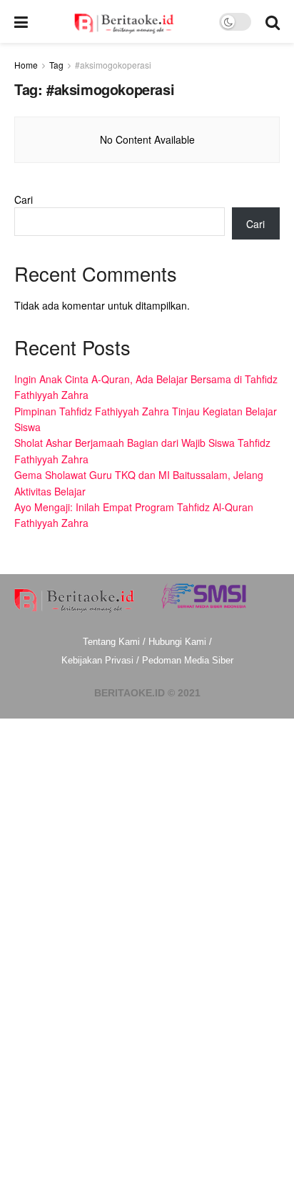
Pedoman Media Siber (187, 660)
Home (26, 65)
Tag (56, 65)
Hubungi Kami (177, 641)
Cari (23, 199)
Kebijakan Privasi (97, 660)
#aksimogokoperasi (113, 65)
